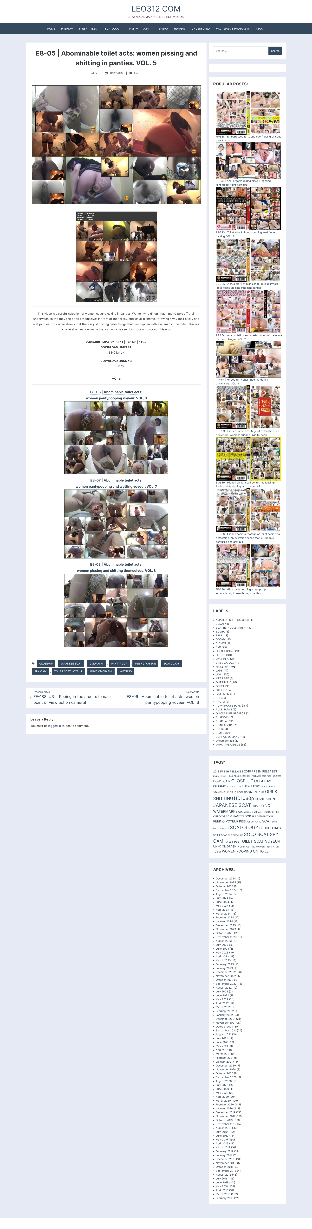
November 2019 (225, 1116)
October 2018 (224, 1166)
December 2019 (225, 1112)
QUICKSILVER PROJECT (230, 713)
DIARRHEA (220, 786)
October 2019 (224, 1120)
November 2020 (226, 1069)
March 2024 (223, 913)
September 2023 (226, 937)
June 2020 (222, 1089)
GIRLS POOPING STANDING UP (247, 792)
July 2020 (222, 1085)
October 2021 (224, 1026)
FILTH (219, 655)
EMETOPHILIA (234, 786)
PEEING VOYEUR (145, 663)
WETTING (126, 671)
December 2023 (226, 925)
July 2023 (222, 944)
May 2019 (222, 1139)
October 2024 (224, 886)
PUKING (257, 822)
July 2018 (222, 1178)
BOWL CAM (221, 781)
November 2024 (226, 882)
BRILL (219, 635)
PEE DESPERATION (262, 816)
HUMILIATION (265, 799)
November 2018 (225, 1163)
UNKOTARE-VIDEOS (228, 744)
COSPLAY (262, 781)
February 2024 (225, 917)
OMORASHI (96, 663)
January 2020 (224, 1108)
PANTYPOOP (119, 663)
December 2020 (226, 1065)
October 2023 (224, 933)
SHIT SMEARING (235, 835)
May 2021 (222, 1046)
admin (94, 73)
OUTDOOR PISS (271, 812)
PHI (218, 697)
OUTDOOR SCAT (223, 816)
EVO (136, 73)
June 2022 (222, 995)
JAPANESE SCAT (71, 663)
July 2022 (222, 991)
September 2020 (226, 1077)
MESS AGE (222, 678)
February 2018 (224, 1198)
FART (256, 786)
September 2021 (226, 1030)
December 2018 (225, 1159)
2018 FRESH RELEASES (228, 771)
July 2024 (222, 898)
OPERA (220, 686)
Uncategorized (225, 740)
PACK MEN (222, 694)
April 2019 (222, 1143)
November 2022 (226, 976)
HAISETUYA (223, 666)
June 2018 (222, 1182)
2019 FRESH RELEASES (260, 771)
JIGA (219, 674)
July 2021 (222, 1038)
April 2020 (222, 1096)
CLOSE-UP (46, 663)
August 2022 (224, 987)
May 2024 (222, 905)
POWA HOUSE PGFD (228, 705)
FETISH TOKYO (225, 651)
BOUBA (220, 631)
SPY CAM (40, 671)
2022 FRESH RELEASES (250, 776)
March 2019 (223, 1147)
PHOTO (220, 701)
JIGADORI (258, 806)
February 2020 (225, 1104)
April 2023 (222, 956)
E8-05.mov (116, 352)
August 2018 (223, 1174)
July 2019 (222, 1131)
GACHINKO (222, 658)
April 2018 (222, 1190)
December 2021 (225, 1018)
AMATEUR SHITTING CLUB (232, 619)
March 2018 (223, 1194)
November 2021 (225, 1022)
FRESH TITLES (88, 28)
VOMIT (147, 28)
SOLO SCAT (256, 834)
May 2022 (222, 999)
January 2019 (224, 1155)
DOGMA (221, 639)
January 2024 (224, 921)
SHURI (220, 729)
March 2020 (223, 1100)
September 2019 (226, 1124)
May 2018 (222, 1186)
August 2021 (223, 1034)
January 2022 (224, 1014)
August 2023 (224, 940)
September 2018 (226, 1170)
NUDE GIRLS (243, 811)
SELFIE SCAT (220, 835)
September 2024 (226, 890)
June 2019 (222, 1135)
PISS (132, 28)
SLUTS (220, 732)
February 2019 (224, 1151)
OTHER (220, 690)
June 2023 (222, 948)
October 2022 (224, 979)
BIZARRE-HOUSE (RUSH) (231, 627)
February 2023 (225, 964)
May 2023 (222, 952)
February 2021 (224, 1057)
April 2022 (222, 1003)
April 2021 (222, 1050)
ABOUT (260, 28)
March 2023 (223, 960)
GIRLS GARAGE (225, 662)
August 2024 (224, 894)
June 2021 (222, 1042)
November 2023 (226, 929)
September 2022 (226, 983)
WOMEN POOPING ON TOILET (246, 851)
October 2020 (224, 1073)
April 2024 (222, 909)
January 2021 (224, 1061)
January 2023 (224, 968)
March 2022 (223, 1007)
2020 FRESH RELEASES (226, 775)
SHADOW (222, 717)
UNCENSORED (201, 28)
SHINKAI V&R (224, 725)
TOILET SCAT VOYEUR (68, 671)
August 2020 (224, 1081)
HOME (51, 28)
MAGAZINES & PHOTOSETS (233, 28)
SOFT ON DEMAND (228, 736)
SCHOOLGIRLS (270, 828)
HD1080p (180, 28)
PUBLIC (250, 822)
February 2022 (225, 1011)
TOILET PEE (231, 841)
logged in (54, 725)
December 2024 (226, 878)
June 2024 (222, 901)
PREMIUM (67, 28)
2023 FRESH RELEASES (271, 776)
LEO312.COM (156, 8)
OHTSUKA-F (223, 682)
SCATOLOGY (113, 28)
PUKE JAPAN (224, 709)
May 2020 (222, 1092)
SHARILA (221, 721)
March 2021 (223, 1053)
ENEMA (163, 28)
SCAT (266, 821)
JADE (219, 670)
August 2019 (223, 1127)
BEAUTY (221, 623)
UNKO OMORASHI (101, 671)
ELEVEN (221, 643)
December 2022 (226, 972)
